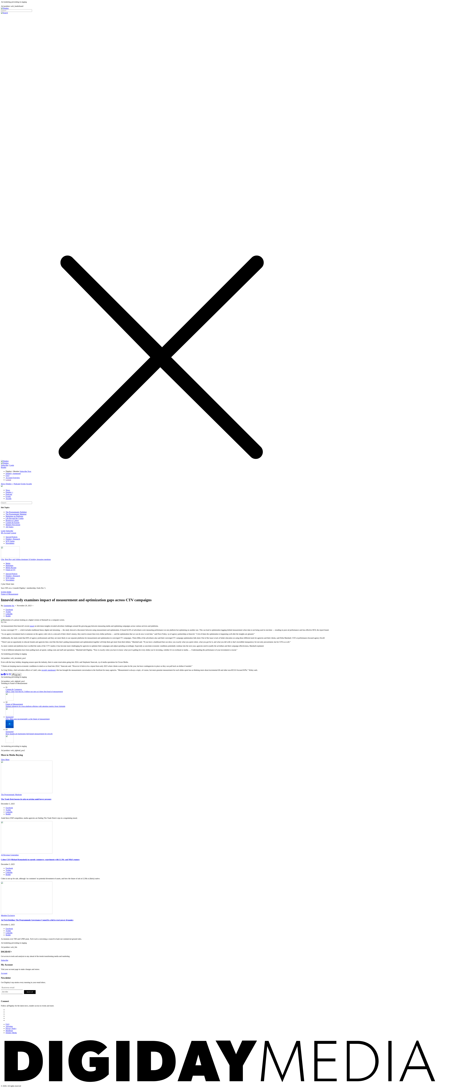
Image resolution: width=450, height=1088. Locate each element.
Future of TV (10, 570)
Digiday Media (11, 1033)
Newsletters (10, 543)
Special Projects (11, 537)
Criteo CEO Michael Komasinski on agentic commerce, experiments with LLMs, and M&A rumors (40, 860)
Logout (8, 480)
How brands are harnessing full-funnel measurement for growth (29, 734)
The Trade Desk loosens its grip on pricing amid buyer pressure (26, 799)
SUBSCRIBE (6, 592)
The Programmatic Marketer (16, 514)
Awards (29, 484)
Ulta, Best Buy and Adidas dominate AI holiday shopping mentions (26, 559)
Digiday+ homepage (13, 473)
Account (4, 973)
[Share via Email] (10, 675)
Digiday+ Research (13, 539)
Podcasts (17, 484)
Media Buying (11, 568)
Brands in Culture (12, 520)
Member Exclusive (8, 915)
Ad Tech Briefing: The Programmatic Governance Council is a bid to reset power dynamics (37, 920)
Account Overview (13, 478)
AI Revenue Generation (10, 855)
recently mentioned (48, 670)
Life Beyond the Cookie (15, 518)
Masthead (9, 1031)
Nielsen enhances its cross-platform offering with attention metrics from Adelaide (35, 706)
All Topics (9, 527)
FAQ (7, 476)
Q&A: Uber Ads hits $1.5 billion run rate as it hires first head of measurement (34, 692)
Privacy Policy (11, 1028)
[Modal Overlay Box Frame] (18, 991)
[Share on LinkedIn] (2, 675)
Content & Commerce (14, 689)
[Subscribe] (5, 463)
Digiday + (9, 484)
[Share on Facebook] (5, 675)
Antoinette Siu (9, 606)
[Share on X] (7, 675)
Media (8, 563)
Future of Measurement (9, 594)
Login (11, 465)
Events (23, 484)
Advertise (9, 1026)
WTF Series (10, 541)
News (3, 484)
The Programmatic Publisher (16, 512)
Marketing (9, 566)
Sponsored (9, 717)
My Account (5, 533)
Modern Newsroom (13, 525)
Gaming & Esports (12, 523)
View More (5, 760)
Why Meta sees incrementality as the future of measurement (28, 719)
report (32, 626)
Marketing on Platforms (14, 516)
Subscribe (4, 465)
